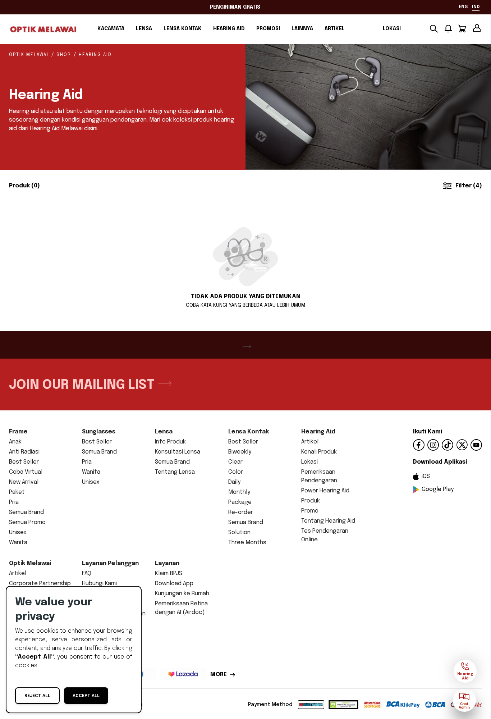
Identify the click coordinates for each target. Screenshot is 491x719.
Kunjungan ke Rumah (182, 594)
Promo (309, 511)
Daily (234, 482)
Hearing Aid (229, 28)
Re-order (240, 512)
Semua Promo (27, 522)
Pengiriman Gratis (235, 7)
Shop (63, 55)
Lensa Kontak (183, 28)
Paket (17, 492)
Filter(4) (468, 186)
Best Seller (24, 462)
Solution (239, 532)
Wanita (18, 543)
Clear (235, 462)
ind (475, 7)
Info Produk (170, 442)
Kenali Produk (319, 452)
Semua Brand (26, 512)
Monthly (239, 492)
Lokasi (392, 28)
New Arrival (23, 482)
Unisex (18, 532)
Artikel (335, 28)
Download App (174, 584)
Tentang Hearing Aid (328, 521)
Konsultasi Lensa (177, 452)
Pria (14, 502)
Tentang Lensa (175, 472)
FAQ (86, 573)
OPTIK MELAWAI (29, 55)
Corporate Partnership (40, 584)
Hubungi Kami (99, 584)
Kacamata (110, 28)
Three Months (247, 543)
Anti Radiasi (24, 452)
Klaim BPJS (168, 573)
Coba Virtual (25, 472)
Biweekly (239, 452)
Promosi (268, 28)
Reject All (37, 695)
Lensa (144, 28)
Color (235, 472)
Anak (15, 442)
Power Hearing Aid (325, 491)
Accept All (86, 695)
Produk (310, 501)
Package (240, 502)
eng (463, 7)
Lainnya (302, 28)
